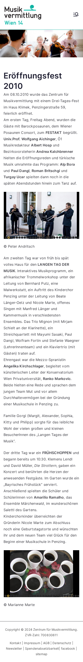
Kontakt (15, 643)
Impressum (32, 643)
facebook (68, 648)
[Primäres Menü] (75, 14)
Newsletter (14, 648)
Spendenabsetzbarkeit (42, 648)
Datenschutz (61, 643)
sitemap (41, 654)
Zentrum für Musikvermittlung (55, 629)
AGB (46, 643)
